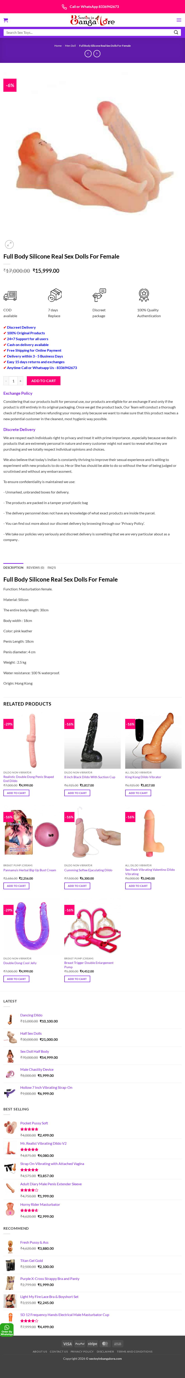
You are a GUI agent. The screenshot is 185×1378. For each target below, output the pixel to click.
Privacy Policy (82, 1351)
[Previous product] (96, 53)
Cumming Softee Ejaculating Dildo (88, 870)
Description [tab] (13, 567)
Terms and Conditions (134, 1351)
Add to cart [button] (16, 792)
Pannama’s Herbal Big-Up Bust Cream (29, 870)
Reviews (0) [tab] (35, 567)
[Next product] (88, 53)
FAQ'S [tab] (52, 567)
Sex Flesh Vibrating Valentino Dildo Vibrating (150, 872)
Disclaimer (105, 1351)
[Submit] (176, 32)
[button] (5, 20)
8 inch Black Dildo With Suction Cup (89, 777)
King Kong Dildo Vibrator (143, 777)
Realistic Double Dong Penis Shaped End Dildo (28, 779)
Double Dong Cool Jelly (20, 963)
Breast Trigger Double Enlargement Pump (88, 965)
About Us (40, 1351)
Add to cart (43, 381)
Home (58, 45)
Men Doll (70, 45)
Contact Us (59, 1351)
